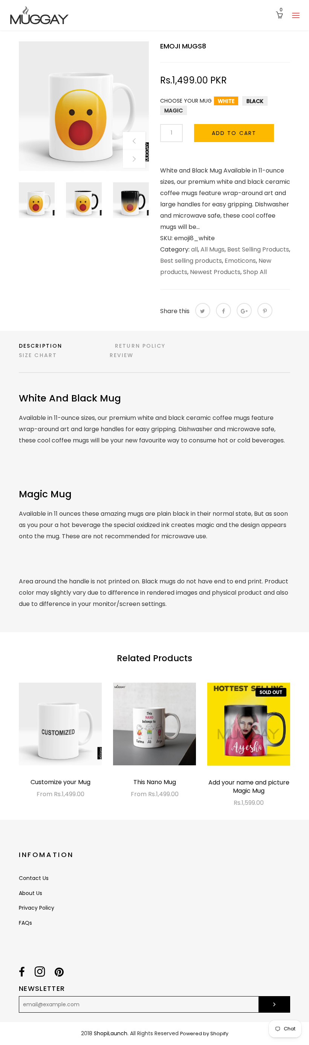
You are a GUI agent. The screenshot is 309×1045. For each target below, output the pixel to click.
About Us (30, 893)
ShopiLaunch (110, 1033)
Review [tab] (122, 355)
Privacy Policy (36, 908)
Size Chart (38, 355)
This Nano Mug (154, 782)
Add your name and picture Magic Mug (248, 786)
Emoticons (240, 260)
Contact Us (34, 878)
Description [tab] (40, 346)
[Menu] (295, 15)
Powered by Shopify (204, 1033)
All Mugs (212, 249)
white (226, 101)
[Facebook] (223, 310)
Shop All (255, 272)
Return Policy (140, 346)
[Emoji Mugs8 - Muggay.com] (84, 106)
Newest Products (215, 272)
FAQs (25, 923)
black (254, 101)
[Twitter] (202, 310)
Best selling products (191, 260)
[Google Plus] (244, 310)
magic (173, 110)
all (194, 249)
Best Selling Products (258, 249)
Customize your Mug (60, 782)
